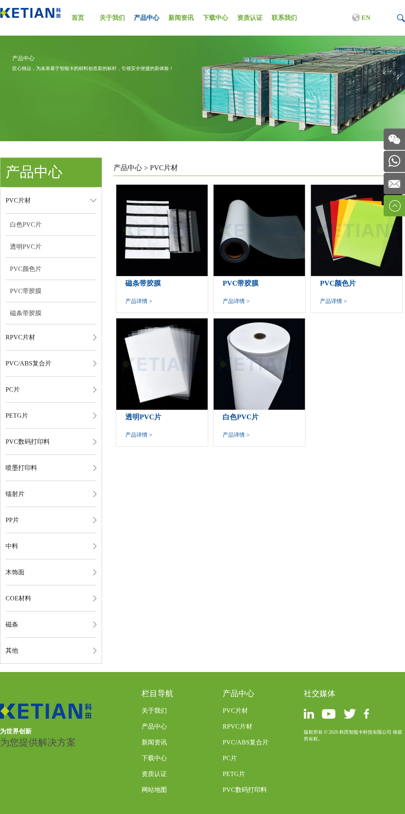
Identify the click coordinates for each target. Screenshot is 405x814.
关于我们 (112, 17)
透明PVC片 (26, 246)
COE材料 (18, 598)
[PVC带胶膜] (259, 189)
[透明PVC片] (162, 323)
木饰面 (15, 572)
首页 (78, 17)
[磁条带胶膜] (162, 189)
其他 (12, 650)
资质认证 (250, 17)
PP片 (12, 520)
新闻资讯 (181, 17)
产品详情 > (138, 301)
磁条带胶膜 (26, 313)
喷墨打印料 (21, 467)
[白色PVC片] (259, 323)
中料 (12, 546)
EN (365, 17)
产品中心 (146, 17)
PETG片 (17, 415)
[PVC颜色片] (356, 189)
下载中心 (215, 17)
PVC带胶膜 (26, 291)
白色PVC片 (26, 224)
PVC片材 (18, 200)
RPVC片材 (20, 337)
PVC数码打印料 (28, 441)
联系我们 (284, 17)
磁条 (12, 624)
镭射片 (15, 493)
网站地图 (154, 789)
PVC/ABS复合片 (28, 363)
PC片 (13, 389)
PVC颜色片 (26, 268)
